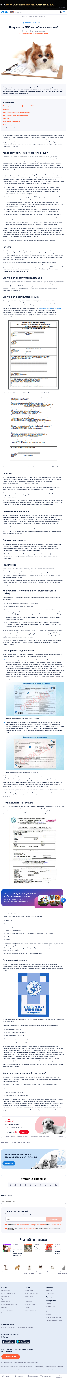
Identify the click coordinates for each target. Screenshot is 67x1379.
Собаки (4, 1288)
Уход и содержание (7, 1310)
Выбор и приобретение (8, 1293)
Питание (4, 1307)
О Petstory (49, 1303)
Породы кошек (29, 1290)
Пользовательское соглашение (55, 1309)
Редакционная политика (53, 1317)
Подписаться (10, 1357)
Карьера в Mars (50, 1306)
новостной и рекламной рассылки (28, 1228)
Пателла (6, 109)
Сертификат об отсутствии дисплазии (16, 112)
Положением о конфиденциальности (38, 1224)
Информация (51, 1300)
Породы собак (5, 1290)
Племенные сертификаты (12, 121)
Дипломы (6, 118)
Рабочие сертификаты (11, 125)
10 (56, 1184)
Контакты (49, 1314)
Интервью (49, 1290)
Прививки (4, 1299)
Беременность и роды (8, 1313)
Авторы (49, 1297)
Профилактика (5, 1301)
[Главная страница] (4, 13)
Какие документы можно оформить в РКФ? (18, 106)
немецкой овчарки (45, 308)
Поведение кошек (30, 1304)
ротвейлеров (57, 308)
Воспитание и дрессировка (9, 1304)
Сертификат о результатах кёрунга (15, 115)
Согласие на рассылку (53, 1311)
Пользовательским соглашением (22, 1224)
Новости (49, 1288)
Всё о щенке (5, 1296)
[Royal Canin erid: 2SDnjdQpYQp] (33, 1127)
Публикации (50, 1293)
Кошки (27, 1288)
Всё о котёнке (29, 1296)
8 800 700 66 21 (7, 1325)
